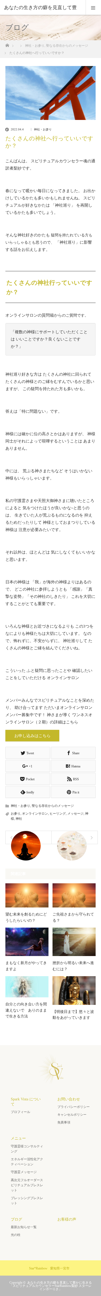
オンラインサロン (35, 813)
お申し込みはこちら (32, 736)
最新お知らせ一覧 (24, 1227)
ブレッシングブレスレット (27, 1200)
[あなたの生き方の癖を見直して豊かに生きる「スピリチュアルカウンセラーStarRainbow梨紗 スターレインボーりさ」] (50, 1082)
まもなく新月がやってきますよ (26, 966)
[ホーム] (7, 44)
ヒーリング (58, 813)
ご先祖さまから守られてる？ (73, 917)
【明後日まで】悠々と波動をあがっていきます (73, 1015)
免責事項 (63, 1122)
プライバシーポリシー (73, 1107)
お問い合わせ (68, 1099)
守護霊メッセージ (24, 1172)
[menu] (93, 7)
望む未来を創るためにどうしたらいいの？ (26, 917)
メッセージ (75, 813)
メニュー (18, 1138)
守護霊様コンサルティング (27, 1148)
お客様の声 (66, 1219)
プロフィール (20, 1112)
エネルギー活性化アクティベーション (27, 1161)
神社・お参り (43, 129)
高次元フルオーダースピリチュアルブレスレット (27, 1185)
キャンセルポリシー (71, 1114)
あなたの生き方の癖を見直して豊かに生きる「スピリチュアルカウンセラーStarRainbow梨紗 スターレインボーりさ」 (50, 1286)
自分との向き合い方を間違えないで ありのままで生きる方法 (26, 1010)
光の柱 (15, 1235)
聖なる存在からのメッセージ (53, 806)
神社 (19, 819)
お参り (15, 813)
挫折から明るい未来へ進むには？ (73, 966)
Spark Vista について (26, 1101)
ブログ (16, 1219)
